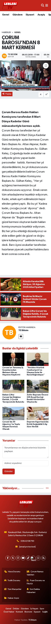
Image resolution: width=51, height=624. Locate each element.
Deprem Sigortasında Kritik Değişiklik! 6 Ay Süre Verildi (37, 424)
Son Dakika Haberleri (33, 590)
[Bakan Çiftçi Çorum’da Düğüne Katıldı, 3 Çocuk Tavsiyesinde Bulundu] (13, 386)
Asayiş (41, 14)
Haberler (6, 32)
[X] (12, 558)
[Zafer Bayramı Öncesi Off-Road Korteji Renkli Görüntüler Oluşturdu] (38, 386)
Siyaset (30, 14)
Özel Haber (9, 612)
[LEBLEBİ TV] (10, 5)
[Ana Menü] (46, 5)
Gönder (8, 471)
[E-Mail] (20, 336)
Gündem (17, 14)
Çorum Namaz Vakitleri (35, 573)
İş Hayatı (34, 609)
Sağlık (45, 612)
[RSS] (43, 558)
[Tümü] (47, 488)
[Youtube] (23, 558)
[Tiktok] (28, 558)
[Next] (33, 558)
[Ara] (42, 5)
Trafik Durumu (14, 580)
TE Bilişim (32, 620)
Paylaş (8, 94)
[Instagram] (18, 558)
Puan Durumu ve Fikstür (36, 582)
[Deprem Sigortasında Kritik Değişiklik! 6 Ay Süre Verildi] (38, 413)
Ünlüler (16, 609)
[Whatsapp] (38, 558)
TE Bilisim (23, 330)
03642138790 (27, 541)
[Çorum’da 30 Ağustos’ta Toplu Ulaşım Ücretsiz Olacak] (13, 413)
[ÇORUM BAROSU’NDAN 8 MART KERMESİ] (25, 75)
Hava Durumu (14, 572)
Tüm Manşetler (14, 589)
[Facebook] (7, 558)
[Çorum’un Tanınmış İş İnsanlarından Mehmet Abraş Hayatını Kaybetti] (13, 359)
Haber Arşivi (13, 598)
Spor (42, 609)
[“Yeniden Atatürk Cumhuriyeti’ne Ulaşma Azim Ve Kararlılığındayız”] (38, 359)
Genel (5, 14)
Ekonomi (28, 612)
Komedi (19, 612)
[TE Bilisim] (9, 332)
